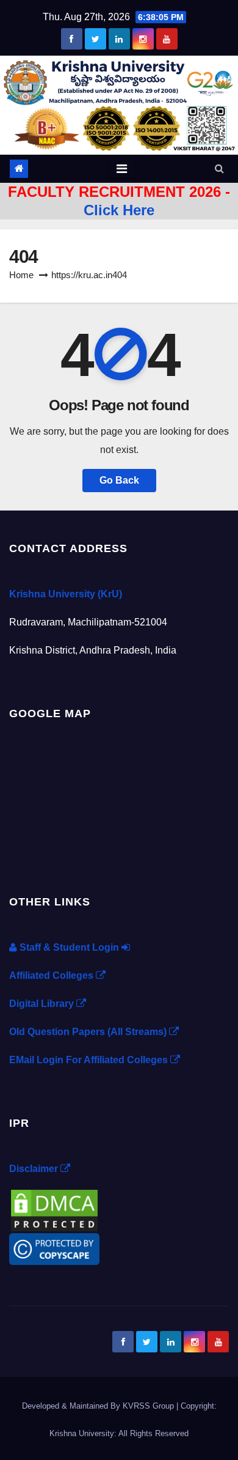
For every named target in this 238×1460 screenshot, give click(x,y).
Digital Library (42, 1003)
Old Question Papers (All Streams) (89, 1032)
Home (21, 275)
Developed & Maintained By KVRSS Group (99, 1405)
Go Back (119, 480)
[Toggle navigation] (122, 169)
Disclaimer (34, 1168)
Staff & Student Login (69, 947)
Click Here (119, 210)
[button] (219, 168)
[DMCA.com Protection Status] (54, 1209)
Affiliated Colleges (52, 975)
